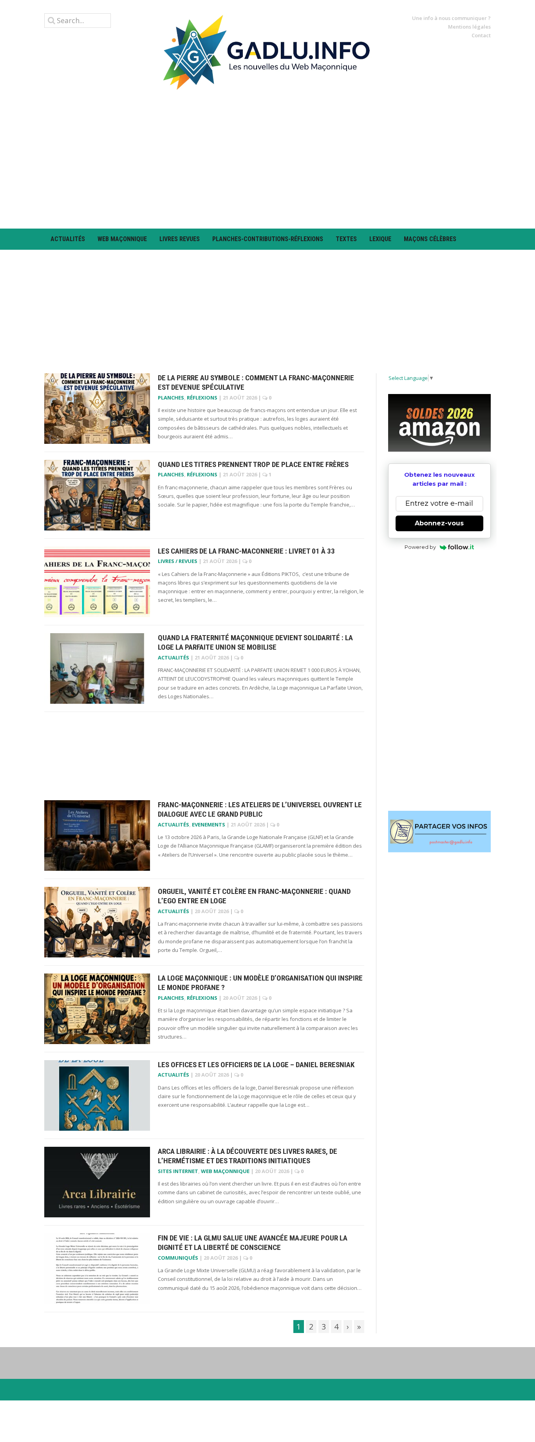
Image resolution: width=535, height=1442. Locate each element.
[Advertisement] (267, 159)
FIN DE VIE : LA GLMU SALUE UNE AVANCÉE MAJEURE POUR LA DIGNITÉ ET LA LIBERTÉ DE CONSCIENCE (252, 1242)
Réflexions (202, 397)
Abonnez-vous (439, 523)
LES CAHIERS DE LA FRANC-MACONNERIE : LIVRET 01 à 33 (246, 551)
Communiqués (178, 1257)
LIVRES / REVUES (177, 561)
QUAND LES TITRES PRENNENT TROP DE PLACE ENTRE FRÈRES (253, 464)
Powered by (420, 547)
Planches (171, 397)
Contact (481, 35)
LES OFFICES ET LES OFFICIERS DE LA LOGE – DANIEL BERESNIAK (256, 1064)
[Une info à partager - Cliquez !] (439, 831)
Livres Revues (179, 239)
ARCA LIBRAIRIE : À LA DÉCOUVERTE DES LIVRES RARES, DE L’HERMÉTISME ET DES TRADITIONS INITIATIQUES (247, 1156)
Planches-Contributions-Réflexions (267, 239)
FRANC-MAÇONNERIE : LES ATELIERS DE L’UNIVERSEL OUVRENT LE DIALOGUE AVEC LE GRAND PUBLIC (260, 809)
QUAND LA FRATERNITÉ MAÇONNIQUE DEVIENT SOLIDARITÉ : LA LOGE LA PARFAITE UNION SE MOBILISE (255, 642)
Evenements (208, 824)
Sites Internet (178, 1171)
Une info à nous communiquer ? (451, 18)
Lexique (380, 239)
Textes (346, 239)
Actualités (68, 239)
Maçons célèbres (430, 239)
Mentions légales (469, 26)
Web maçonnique (122, 239)
